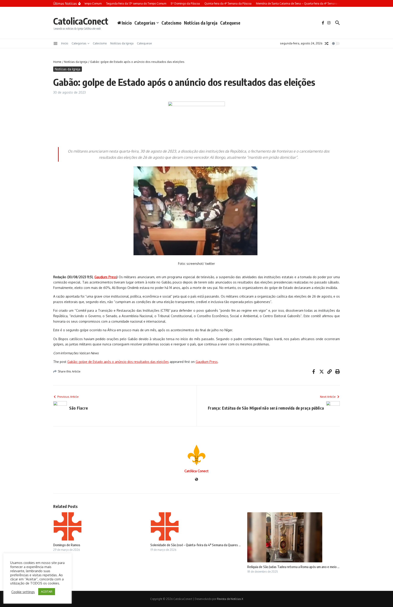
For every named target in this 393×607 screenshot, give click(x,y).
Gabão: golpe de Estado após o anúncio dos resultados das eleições (118, 362)
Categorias (144, 23)
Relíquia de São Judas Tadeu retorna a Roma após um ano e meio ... (293, 567)
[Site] (196, 480)
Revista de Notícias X (230, 599)
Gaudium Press (207, 362)
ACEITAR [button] (46, 591)
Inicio (64, 43)
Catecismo (171, 23)
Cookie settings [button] (23, 592)
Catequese (230, 23)
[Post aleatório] (326, 43)
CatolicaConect (80, 21)
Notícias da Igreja (200, 23)
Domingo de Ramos (66, 545)
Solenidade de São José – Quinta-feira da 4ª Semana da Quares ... (195, 545)
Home (57, 62)
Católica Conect (196, 471)
